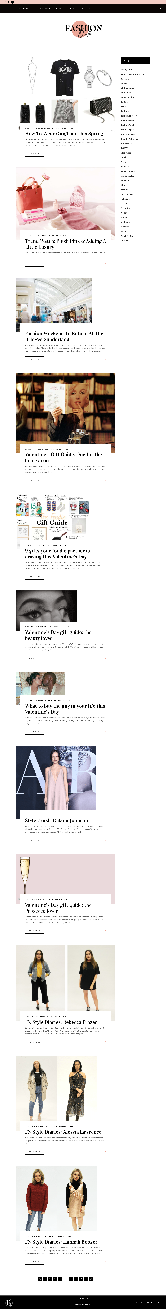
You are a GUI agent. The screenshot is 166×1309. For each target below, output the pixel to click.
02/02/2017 (29, 1126)
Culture (124, 102)
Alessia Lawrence (45, 1126)
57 (81, 1279)
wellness (125, 226)
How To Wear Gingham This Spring (64, 133)
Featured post (127, 129)
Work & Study (128, 236)
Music (124, 157)
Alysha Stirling (44, 627)
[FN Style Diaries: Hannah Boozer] (56, 1203)
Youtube (125, 240)
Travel (124, 203)
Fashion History (129, 115)
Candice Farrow (45, 328)
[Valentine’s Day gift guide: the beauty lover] (46, 610)
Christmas (126, 92)
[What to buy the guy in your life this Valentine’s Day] (40, 688)
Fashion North (44, 700)
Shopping (125, 180)
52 (55, 1279)
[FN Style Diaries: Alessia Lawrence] (56, 1093)
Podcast (125, 166)
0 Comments (61, 128)
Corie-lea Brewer (45, 128)
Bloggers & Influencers (132, 74)
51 (50, 1279)
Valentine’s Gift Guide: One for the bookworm (63, 457)
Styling (124, 189)
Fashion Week (127, 125)
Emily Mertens (44, 545)
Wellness (125, 231)
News (123, 162)
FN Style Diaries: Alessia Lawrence (63, 1132)
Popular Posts (128, 171)
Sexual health (127, 176)
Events (124, 106)
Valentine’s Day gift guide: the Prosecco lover (58, 908)
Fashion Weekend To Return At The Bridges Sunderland (64, 336)
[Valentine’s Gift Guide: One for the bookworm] (65, 413)
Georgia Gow (43, 449)
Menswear (126, 152)
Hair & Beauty (128, 134)
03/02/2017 (29, 128)
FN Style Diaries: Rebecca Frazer (61, 1022)
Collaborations (128, 97)
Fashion (125, 111)
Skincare (125, 185)
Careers (125, 79)
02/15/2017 (29, 328)
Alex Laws (42, 235)
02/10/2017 (29, 627)
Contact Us (83, 1298)
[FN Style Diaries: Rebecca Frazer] (65, 983)
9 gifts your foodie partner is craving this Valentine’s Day (57, 554)
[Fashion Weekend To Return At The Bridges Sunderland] (54, 305)
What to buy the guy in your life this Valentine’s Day (65, 709)
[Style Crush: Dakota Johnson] (56, 782)
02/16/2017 (29, 235)
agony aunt (126, 69)
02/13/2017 (29, 449)
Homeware (126, 143)
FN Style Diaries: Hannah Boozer (61, 1242)
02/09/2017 (29, 899)
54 (65, 1279)
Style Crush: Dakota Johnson (56, 820)
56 (76, 1279)
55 (70, 1279)
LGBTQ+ (125, 148)
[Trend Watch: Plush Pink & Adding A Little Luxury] (65, 203)
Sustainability (128, 194)
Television (126, 199)
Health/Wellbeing (129, 139)
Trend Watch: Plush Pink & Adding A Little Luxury (65, 244)
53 (60, 1279)
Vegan (124, 212)
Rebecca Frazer (45, 1017)
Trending (125, 208)
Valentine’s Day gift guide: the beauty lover (58, 635)
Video (124, 217)
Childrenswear (128, 88)
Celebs (124, 83)
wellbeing (125, 222)
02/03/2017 (29, 1017)
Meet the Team (83, 1304)
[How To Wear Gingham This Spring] (65, 94)
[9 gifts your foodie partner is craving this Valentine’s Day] (52, 521)
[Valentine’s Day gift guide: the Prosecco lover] (65, 879)
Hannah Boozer (44, 1236)
